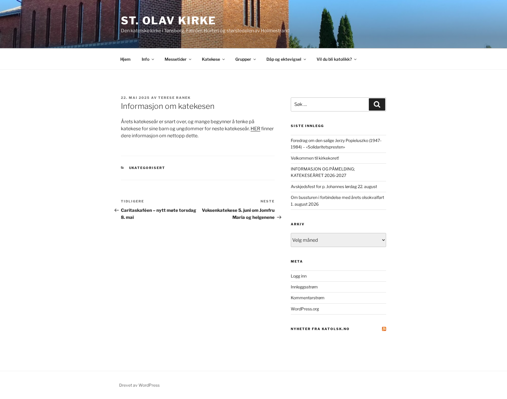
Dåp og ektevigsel (283, 59)
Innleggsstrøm (304, 286)
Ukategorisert (147, 168)
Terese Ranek (174, 98)
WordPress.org (305, 308)
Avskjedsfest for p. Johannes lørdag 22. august (334, 186)
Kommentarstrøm (308, 297)
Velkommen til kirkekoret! (315, 157)
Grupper (243, 59)
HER (255, 128)
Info (145, 59)
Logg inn (299, 275)
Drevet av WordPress (139, 385)
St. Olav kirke (168, 20)
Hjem (125, 59)
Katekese (211, 59)
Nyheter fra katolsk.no (320, 329)
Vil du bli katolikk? (334, 59)
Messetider (176, 59)
